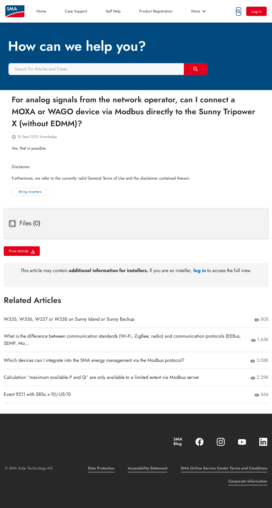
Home (41, 11)
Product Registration (156, 11)
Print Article (18, 251)
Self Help (113, 11)
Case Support (76, 11)
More (195, 11)
